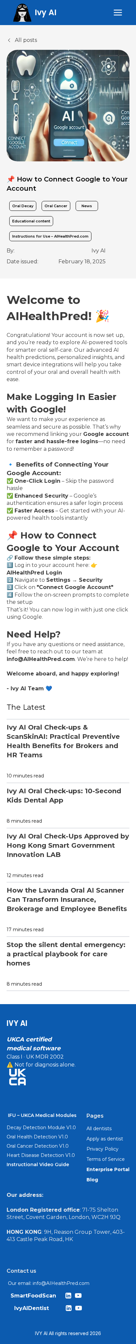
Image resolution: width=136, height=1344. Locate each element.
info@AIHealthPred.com (61, 1283)
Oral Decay (22, 206)
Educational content (31, 221)
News (87, 206)
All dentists (99, 1128)
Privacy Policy (102, 1149)
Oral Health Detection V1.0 (37, 1137)
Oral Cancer (56, 206)
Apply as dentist (104, 1139)
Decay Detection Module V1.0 (41, 1128)
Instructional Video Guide (38, 1164)
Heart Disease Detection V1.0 (41, 1155)
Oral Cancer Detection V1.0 (38, 1146)
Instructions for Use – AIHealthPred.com (50, 236)
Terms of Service (105, 1159)
